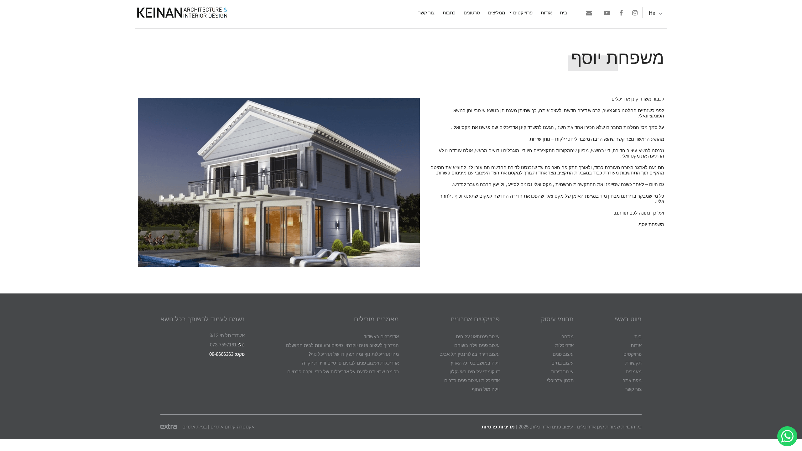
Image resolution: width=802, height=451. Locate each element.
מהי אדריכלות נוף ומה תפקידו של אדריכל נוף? (353, 354)
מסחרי (567, 336)
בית (563, 12)
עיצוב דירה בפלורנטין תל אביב (470, 354)
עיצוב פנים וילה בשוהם (477, 345)
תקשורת (633, 362)
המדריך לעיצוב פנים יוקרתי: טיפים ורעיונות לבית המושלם (342, 345)
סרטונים (472, 12)
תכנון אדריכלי (560, 380)
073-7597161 (223, 344)
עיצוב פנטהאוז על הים (478, 336)
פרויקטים (632, 354)
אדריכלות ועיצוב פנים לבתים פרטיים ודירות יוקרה (350, 362)
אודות (546, 12)
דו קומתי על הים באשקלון (475, 371)
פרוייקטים (523, 12)
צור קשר (426, 12)
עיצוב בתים (562, 362)
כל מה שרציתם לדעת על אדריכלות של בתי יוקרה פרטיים (343, 371)
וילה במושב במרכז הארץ (475, 362)
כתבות (449, 12)
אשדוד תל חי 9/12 (227, 335)
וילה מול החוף (486, 389)
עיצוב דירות (562, 371)
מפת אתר (632, 380)
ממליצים (496, 12)
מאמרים (634, 371)
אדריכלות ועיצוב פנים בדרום (472, 380)
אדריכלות (564, 345)
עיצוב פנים (563, 354)
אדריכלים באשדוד (381, 336)
